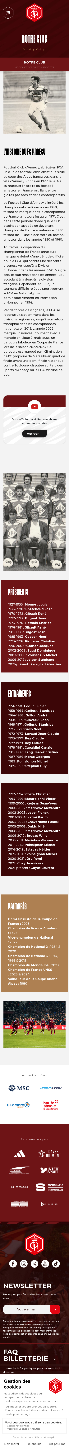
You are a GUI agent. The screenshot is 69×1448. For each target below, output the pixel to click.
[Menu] (8, 12)
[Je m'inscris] (55, 1309)
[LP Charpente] (49, 1204)
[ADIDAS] (20, 1153)
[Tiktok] (56, 1264)
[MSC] (18, 1088)
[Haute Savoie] (50, 1105)
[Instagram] (24, 1264)
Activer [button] (33, 434)
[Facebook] (13, 1264)
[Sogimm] (49, 1187)
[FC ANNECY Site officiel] (34, 12)
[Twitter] (34, 1264)
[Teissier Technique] (20, 1204)
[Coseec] (19, 1170)
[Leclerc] (18, 1105)
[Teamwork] (50, 1088)
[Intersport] (49, 1170)
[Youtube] (45, 1264)
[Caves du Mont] (50, 1153)
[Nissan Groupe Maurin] (20, 1187)
